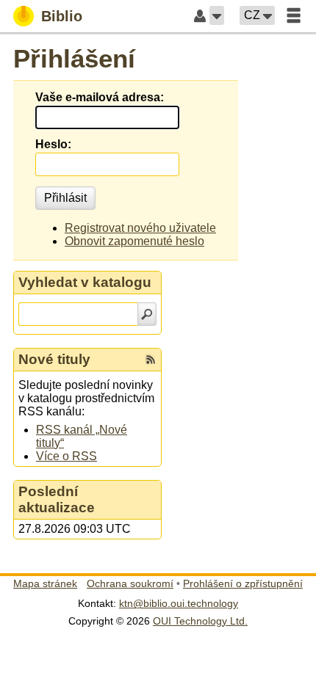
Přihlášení (74, 58)
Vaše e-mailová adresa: (99, 97)
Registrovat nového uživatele (140, 228)
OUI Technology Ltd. (200, 621)
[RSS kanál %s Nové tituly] (151, 360)
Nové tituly (54, 359)
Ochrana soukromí (130, 583)
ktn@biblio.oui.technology (178, 603)
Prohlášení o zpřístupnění (243, 583)
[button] (216, 15)
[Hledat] (147, 314)
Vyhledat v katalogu (84, 282)
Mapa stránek (45, 583)
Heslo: (53, 144)
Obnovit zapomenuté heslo (134, 241)
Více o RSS (66, 456)
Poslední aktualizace (56, 499)
